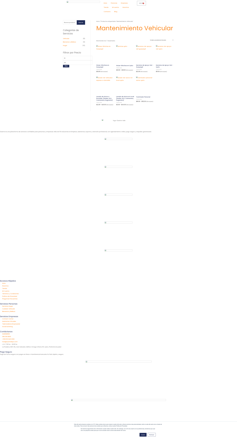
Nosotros (126, 7)
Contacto (107, 12)
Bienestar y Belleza (69, 42)
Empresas (124, 3)
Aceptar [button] (143, 434)
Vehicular (66, 38)
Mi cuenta (115, 7)
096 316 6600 (6, 337)
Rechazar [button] (151, 434)
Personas (114, 3)
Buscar (81, 22)
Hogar (65, 45)
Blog (115, 12)
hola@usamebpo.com (10, 342)
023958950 (6, 334)
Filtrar (66, 66)
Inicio (105, 3)
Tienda (106, 7)
